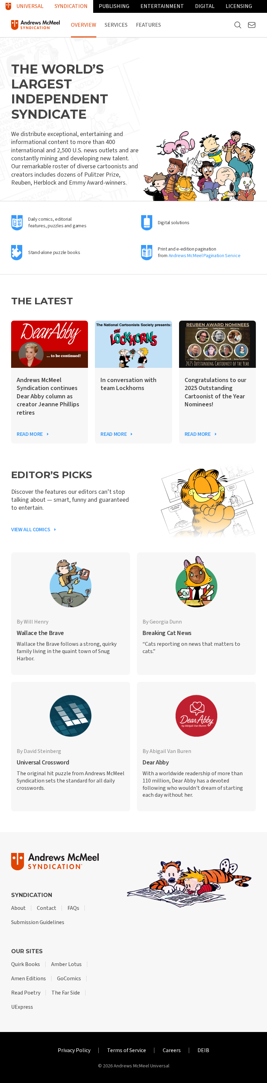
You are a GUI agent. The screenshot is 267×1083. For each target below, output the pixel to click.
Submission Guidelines (37, 922)
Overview (83, 25)
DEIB (203, 1050)
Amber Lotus (66, 964)
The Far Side (65, 993)
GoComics (69, 978)
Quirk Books (25, 964)
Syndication (71, 6)
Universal (29, 6)
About (18, 908)
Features (148, 25)
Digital (205, 6)
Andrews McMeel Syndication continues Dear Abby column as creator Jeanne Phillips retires (48, 396)
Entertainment (162, 6)
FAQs (73, 908)
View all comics (30, 529)
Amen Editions (28, 978)
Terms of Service (126, 1050)
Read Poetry (25, 993)
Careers (172, 1050)
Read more (30, 434)
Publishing (114, 6)
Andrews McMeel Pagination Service (205, 255)
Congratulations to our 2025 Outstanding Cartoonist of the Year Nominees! (215, 392)
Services (116, 25)
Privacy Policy (74, 1050)
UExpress (22, 1007)
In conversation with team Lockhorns (128, 384)
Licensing (239, 6)
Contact (46, 908)
